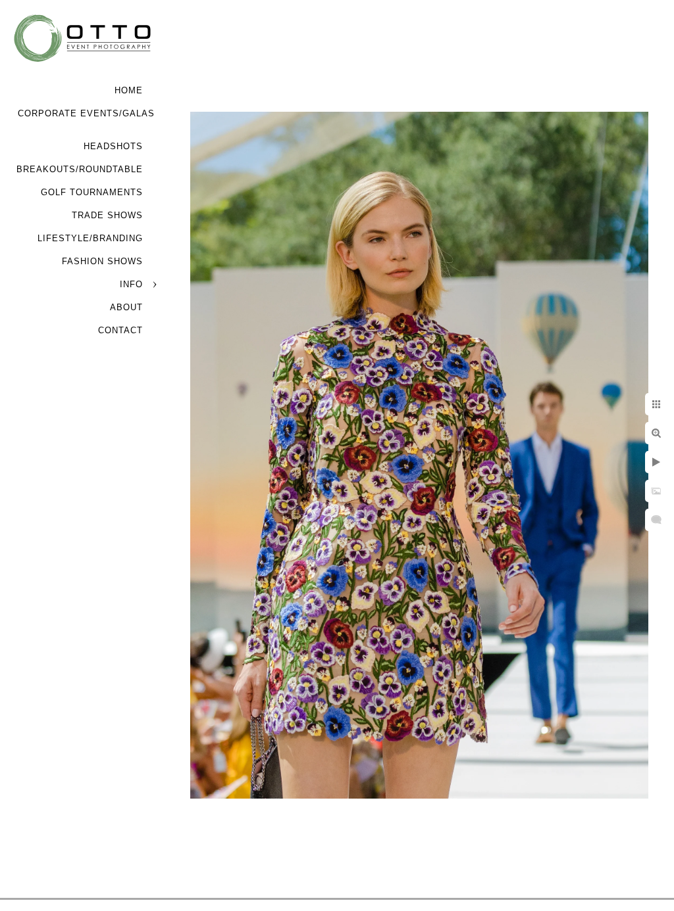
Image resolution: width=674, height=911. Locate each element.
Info (131, 284)
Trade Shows (107, 215)
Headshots (113, 146)
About (126, 307)
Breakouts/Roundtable (79, 169)
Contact (120, 330)
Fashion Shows (102, 261)
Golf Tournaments (92, 192)
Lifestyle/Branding (90, 238)
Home (129, 90)
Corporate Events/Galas (86, 113)
